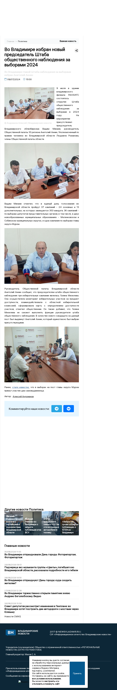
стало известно (20, 387)
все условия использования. (46, 678)
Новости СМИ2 (12, 616)
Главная (11, 41)
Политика (22, 41)
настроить (49, 681)
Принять (77, 673)
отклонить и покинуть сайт (46, 683)
